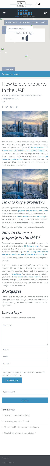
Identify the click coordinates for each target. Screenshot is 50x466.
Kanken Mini (7, 150)
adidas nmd (22, 216)
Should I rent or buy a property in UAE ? (20, 433)
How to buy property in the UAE (16, 421)
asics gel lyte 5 (35, 277)
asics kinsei (16, 274)
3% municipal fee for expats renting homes (21, 427)
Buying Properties (11, 98)
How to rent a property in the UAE (17, 415)
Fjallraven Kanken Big (34, 254)
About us (5, 458)
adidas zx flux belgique (34, 150)
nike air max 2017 (21, 277)
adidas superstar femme (37, 252)
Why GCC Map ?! (8, 463)
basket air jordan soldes (12, 159)
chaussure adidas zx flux (13, 254)
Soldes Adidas (42, 210)
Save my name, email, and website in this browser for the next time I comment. (23, 373)
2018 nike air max (31, 246)
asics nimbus (18, 150)
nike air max (42, 156)
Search (25, 400)
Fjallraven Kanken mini (26, 210)
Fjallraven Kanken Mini (38, 147)
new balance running (36, 216)
